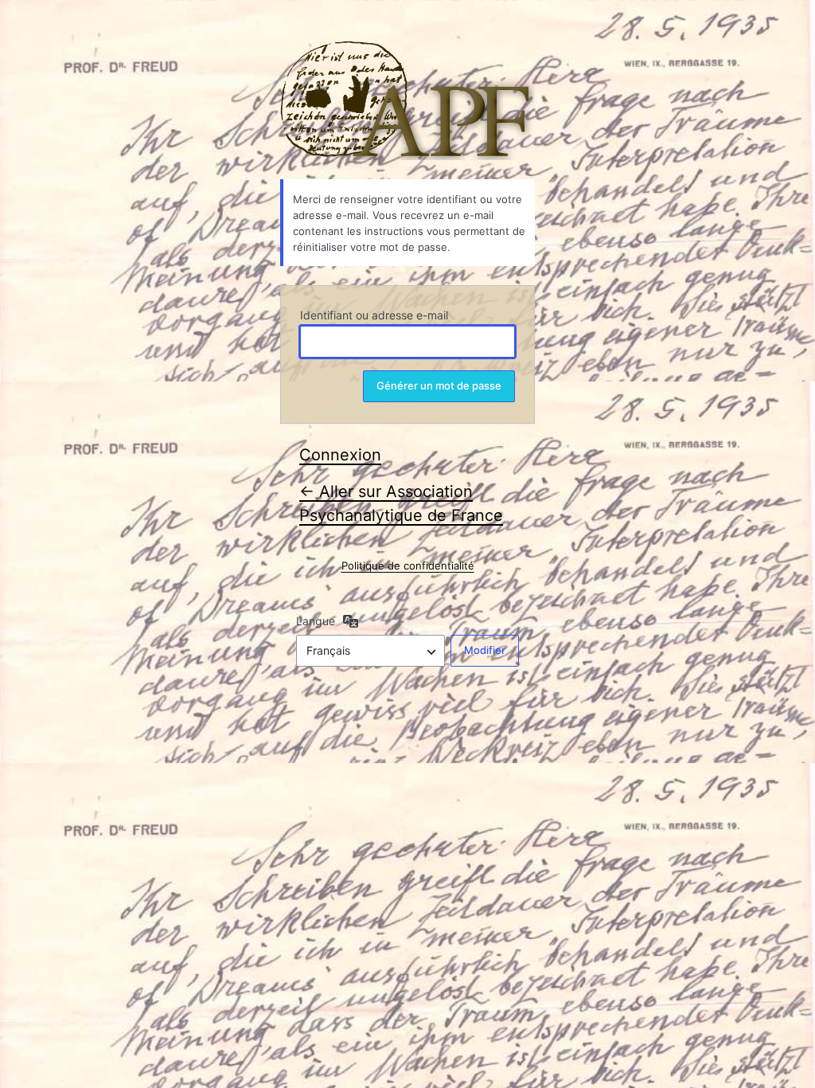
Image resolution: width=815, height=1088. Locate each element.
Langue (315, 621)
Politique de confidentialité (407, 565)
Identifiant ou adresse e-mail (374, 315)
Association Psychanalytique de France (407, 100)
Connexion (340, 454)
